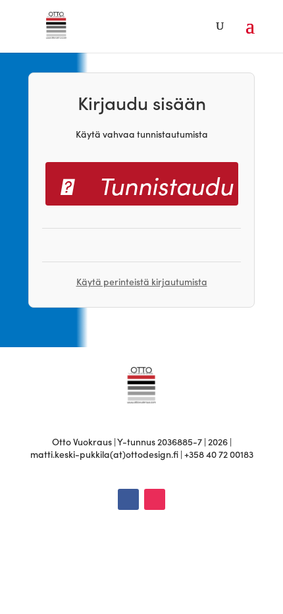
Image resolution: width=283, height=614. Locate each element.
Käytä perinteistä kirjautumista (141, 281)
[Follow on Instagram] (154, 499)
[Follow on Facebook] (128, 499)
